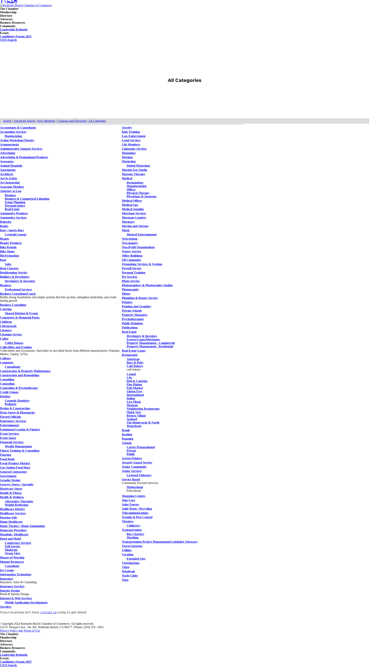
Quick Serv (134, 412)
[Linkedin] (8, 1)
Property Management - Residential (150, 346)
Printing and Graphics (136, 306)
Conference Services (18, 543)
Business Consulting (13, 304)
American (133, 359)
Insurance (6, 578)
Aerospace (7, 161)
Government (8, 476)
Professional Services (18, 289)
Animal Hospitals (11, 165)
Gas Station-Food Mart (15, 467)
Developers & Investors (20, 281)
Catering (6, 309)
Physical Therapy (138, 193)
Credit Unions (9, 392)
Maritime (133, 537)
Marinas (127, 157)
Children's (133, 525)
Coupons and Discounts (71, 120)
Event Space (8, 438)
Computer (6, 362)
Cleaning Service (11, 334)
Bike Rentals (8, 247)
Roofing (127, 434)
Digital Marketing (138, 165)
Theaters (127, 521)
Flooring (5, 454)
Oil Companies (131, 259)
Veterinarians (131, 563)
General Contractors (13, 471)
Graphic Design (10, 480)
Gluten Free (134, 391)
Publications (130, 327)
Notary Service (131, 251)
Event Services (9, 433)
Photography (130, 289)
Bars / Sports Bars (12, 230)
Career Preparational (141, 447)
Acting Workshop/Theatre (17, 140)
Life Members (131, 144)
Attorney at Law (11, 191)
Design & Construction (15, 408)
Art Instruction (10, 182)
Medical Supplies (133, 209)
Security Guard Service (137, 462)
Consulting (7, 379)
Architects (6, 174)
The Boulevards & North (143, 422)
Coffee (4, 338)
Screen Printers (132, 458)
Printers (127, 302)
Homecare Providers (13, 530)
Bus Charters (135, 534)
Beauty (4, 238)
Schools (127, 443)
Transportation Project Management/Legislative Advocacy (160, 541)
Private (131, 450)
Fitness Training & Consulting (19, 450)
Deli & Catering (137, 381)
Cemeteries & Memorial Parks (20, 317)
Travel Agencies (132, 546)
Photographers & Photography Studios (147, 285)
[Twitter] (5, 1)
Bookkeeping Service (13, 272)
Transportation (132, 529)
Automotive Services (13, 217)
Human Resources (12, 561)
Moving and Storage (135, 226)
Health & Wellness (12, 497)
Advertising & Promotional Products (24, 157)
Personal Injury (15, 205)
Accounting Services (13, 131)
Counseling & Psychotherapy (19, 388)
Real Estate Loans (133, 350)
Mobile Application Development (26, 602)
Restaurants (130, 354)
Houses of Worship (12, 557)
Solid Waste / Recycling (137, 508)
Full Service (12, 546)
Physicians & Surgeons (141, 196)
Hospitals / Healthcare (14, 534)
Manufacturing (136, 186)
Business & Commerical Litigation (27, 198)
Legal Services (131, 140)
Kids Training (131, 131)
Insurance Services (12, 586)
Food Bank (7, 459)
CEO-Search (8, 40)
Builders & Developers (14, 276)
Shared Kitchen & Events (21, 313)
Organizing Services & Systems (142, 264)
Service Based (131, 479)
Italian (131, 398)
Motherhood (135, 487)
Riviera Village (136, 415)
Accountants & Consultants (18, 127)
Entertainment (9, 425)
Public (131, 454)
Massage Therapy (133, 174)
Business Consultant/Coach (18, 293)
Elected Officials (10, 416)
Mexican (132, 405)
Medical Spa (130, 205)
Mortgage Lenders (134, 217)
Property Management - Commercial (151, 343)
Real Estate (12, 209)
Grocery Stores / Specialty (17, 484)
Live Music (134, 401)
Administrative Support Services (21, 148)
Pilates (126, 293)
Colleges (5, 358)
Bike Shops (7, 251)
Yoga (125, 579)
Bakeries (5, 221)
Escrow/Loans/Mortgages (143, 339)
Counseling (7, 383)
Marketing (129, 161)
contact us (48, 612)
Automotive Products (14, 213)
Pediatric (11, 404)
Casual (131, 374)
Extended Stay (136, 558)
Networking (129, 238)
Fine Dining (134, 384)
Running (127, 438)
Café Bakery (135, 366)
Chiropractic (8, 326)
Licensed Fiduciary (139, 475)
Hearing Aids (8, 517)
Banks (4, 226)
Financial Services (11, 442)
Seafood (132, 419)
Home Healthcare (11, 521)
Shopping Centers (133, 496)
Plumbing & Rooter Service (140, 298)
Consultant (12, 566)
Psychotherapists (133, 319)
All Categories (97, 120)
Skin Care (128, 500)
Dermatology (135, 182)
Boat (3, 259)
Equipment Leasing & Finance (20, 429)
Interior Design (10, 590)
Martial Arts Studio (134, 170)
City (129, 377)
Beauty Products (11, 243)
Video (125, 567)
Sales (8, 264)
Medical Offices (132, 200)
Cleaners (6, 330)
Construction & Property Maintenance (25, 371)
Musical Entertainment (142, 234)
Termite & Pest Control (137, 517)
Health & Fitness (11, 493)
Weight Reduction (16, 504)
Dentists (5, 396)
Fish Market (135, 388)
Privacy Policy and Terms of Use (20, 630)
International (135, 394)
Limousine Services (134, 148)
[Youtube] (12, 1)
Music (126, 230)
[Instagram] (15, 1)
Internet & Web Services (16, 598)
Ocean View (12, 553)
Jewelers (5, 606)
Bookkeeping (13, 136)
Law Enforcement (133, 136)
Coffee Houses (14, 343)
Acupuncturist (9, 144)
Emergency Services (13, 421)
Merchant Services (134, 213)
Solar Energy (130, 504)
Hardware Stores (11, 488)
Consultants (12, 366)
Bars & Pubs (135, 362)
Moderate (11, 549)
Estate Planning (15, 202)
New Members (46, 120)
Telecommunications (135, 513)
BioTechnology (9, 255)
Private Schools (132, 310)
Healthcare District (12, 509)
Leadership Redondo (13, 29)
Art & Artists (8, 178)
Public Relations (132, 323)
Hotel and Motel (10, 538)
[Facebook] (1, 1)
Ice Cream (7, 570)
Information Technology (16, 574)
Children (6, 321)
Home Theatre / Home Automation (22, 526)
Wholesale (128, 571)
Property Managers (134, 314)
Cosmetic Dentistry (17, 400)
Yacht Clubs (130, 575)
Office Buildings (132, 255)
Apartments (8, 170)
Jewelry (127, 127)
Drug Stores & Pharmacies (17, 412)
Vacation (127, 554)
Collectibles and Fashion (16, 347)
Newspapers (130, 243)
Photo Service (131, 281)
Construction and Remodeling (19, 375)
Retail (126, 430)
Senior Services (132, 471)
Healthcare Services (13, 513)
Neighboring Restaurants (143, 408)
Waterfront (134, 426)
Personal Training (133, 272)
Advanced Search (24, 120)
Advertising (7, 153)
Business (10, 195)
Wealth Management (18, 446)
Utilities (127, 550)
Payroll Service (131, 268)
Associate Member (12, 186)
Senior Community (134, 466)
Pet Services (129, 276)
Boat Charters (9, 268)
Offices (131, 189)
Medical (127, 178)
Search (7, 120)
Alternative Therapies (19, 501)
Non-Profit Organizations (138, 247)
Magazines (129, 153)
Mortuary (128, 221)
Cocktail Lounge (16, 234)
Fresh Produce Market (15, 463)
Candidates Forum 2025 (16, 36)
